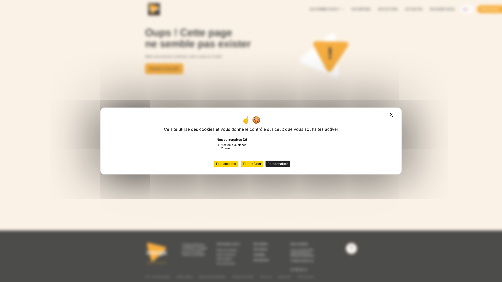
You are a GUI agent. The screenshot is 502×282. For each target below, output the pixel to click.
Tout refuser (252, 164)
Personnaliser (277, 164)
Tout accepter (226, 164)
